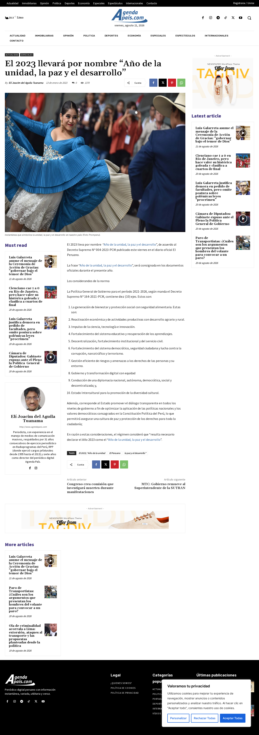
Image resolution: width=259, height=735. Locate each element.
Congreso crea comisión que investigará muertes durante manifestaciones (90, 488)
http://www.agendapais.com (33, 426)
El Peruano (114, 453)
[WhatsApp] (181, 83)
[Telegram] (218, 18)
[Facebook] (203, 18)
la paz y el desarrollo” (135, 453)
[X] (233, 18)
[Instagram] (210, 18)
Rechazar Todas (204, 718)
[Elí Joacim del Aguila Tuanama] (33, 399)
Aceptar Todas (233, 718)
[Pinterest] (172, 83)
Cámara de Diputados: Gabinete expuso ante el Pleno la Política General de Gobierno (25, 360)
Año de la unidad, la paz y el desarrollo (130, 244)
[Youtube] (240, 18)
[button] (249, 18)
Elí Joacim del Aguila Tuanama (26, 83)
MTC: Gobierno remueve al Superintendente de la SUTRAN (159, 486)
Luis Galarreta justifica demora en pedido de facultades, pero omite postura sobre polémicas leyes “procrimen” (25, 329)
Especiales (27, 54)
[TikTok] (225, 18)
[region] (206, 703)
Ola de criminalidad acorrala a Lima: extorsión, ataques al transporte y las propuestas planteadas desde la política (25, 636)
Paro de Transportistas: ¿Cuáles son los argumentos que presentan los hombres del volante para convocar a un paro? (25, 599)
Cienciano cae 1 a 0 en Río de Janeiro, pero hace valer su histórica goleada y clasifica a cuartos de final (25, 296)
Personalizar (178, 718)
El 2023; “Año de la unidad (92, 453)
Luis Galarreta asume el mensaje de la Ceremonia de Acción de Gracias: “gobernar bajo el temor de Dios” (25, 266)
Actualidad (12, 54)
